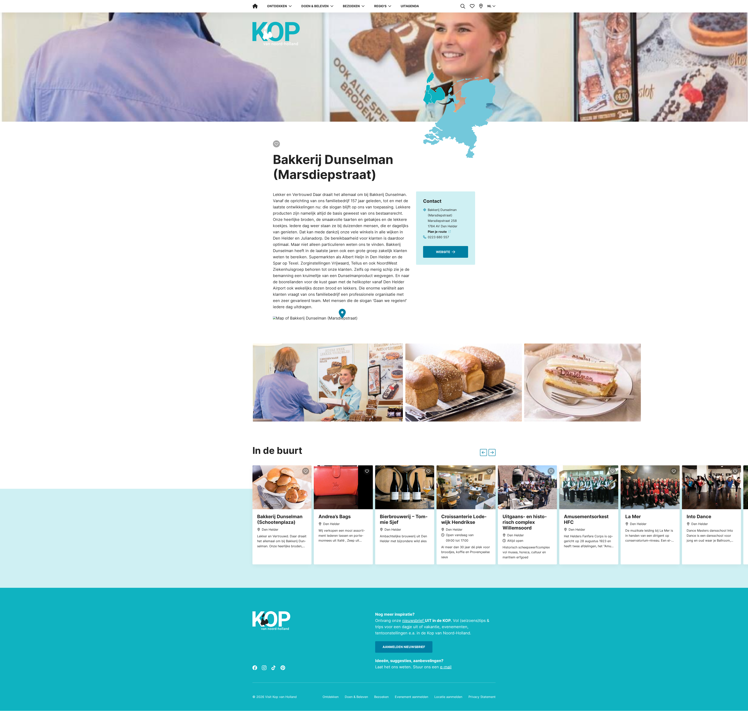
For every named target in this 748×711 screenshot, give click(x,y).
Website (443, 252)
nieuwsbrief (413, 620)
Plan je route (437, 232)
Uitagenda (410, 6)
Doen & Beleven (356, 697)
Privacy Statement (482, 697)
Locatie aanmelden (448, 697)
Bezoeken (381, 697)
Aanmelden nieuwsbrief (404, 647)
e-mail (446, 667)
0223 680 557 (438, 237)
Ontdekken (331, 697)
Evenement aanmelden (411, 697)
